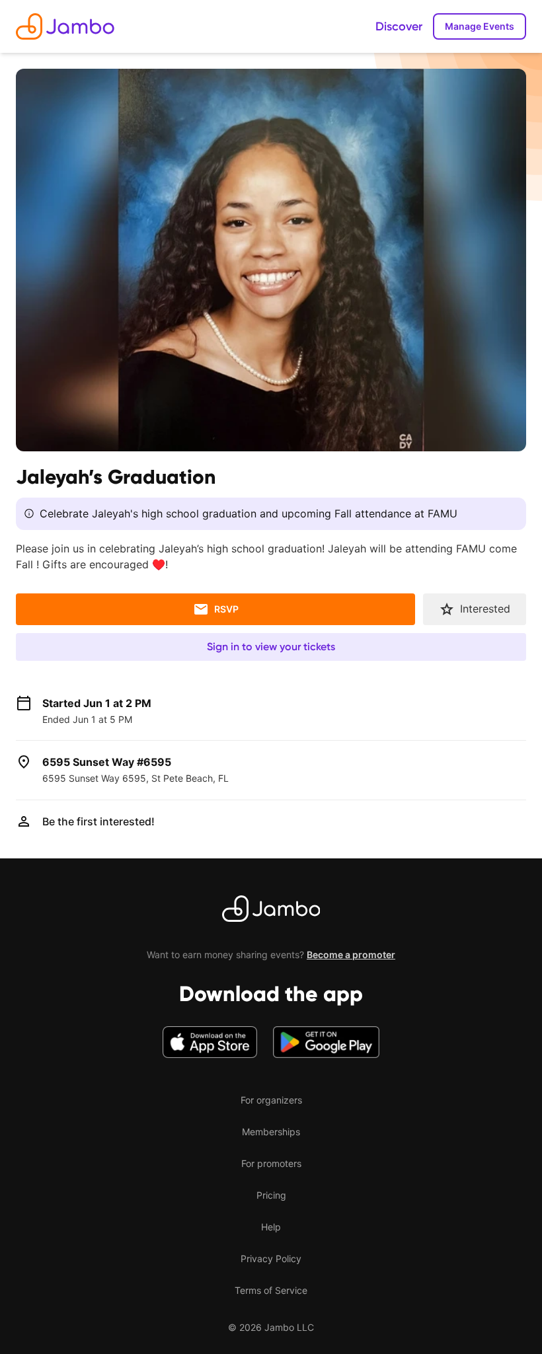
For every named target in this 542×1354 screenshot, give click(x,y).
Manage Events (479, 26)
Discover (398, 26)
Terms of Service (271, 1290)
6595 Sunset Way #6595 (106, 762)
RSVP (226, 609)
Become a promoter (351, 954)
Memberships (271, 1131)
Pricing (271, 1195)
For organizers (271, 1100)
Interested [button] (485, 608)
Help (271, 1226)
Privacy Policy (271, 1258)
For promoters (271, 1163)
